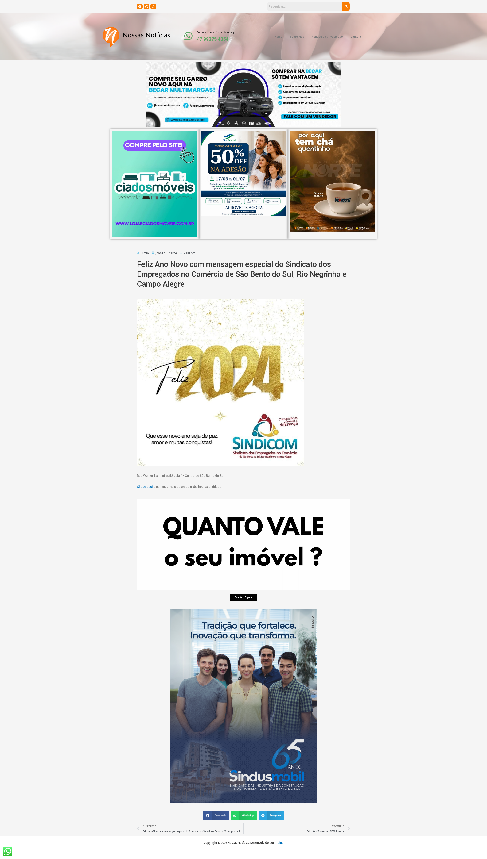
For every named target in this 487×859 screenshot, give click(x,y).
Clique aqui (145, 487)
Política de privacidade (327, 36)
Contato (355, 36)
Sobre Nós (297, 36)
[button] (216, 815)
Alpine (279, 843)
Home (278, 36)
